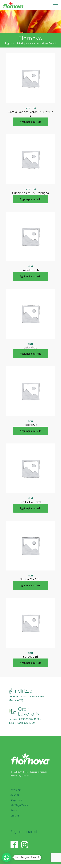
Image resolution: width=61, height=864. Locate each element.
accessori (30, 108)
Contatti (15, 815)
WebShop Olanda (19, 805)
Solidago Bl (30, 656)
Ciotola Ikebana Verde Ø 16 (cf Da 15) (30, 113)
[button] (6, 857)
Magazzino (16, 800)
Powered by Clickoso (20, 775)
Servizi (14, 810)
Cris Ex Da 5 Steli (31, 502)
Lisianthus (30, 347)
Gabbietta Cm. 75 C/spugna (30, 193)
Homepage (16, 789)
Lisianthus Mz (30, 270)
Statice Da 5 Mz (30, 579)
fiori (30, 266)
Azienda (15, 795)
